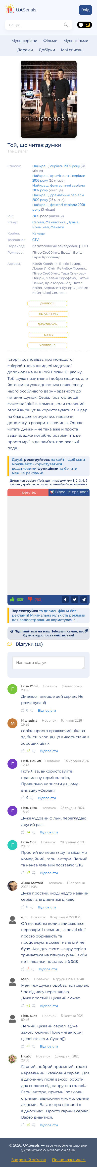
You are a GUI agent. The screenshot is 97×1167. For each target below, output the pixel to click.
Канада (38, 233)
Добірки (47, 49)
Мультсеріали (24, 40)
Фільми (50, 40)
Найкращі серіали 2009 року (56, 166)
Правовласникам (69, 1159)
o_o (23, 917)
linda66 (26, 1056)
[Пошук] (66, 25)
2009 (35, 216)
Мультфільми (75, 40)
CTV (35, 240)
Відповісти (47, 710)
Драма (73, 222)
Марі (25, 979)
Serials (26, 10)
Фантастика (56, 222)
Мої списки (72, 49)
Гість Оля (29, 842)
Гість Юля (29, 1016)
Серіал (38, 222)
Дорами (25, 49)
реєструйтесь (37, 459)
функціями (48, 468)
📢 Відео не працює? (69, 492)
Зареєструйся (25, 611)
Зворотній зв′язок (28, 1159)
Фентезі (57, 227)
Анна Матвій (32, 883)
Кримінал (40, 227)
